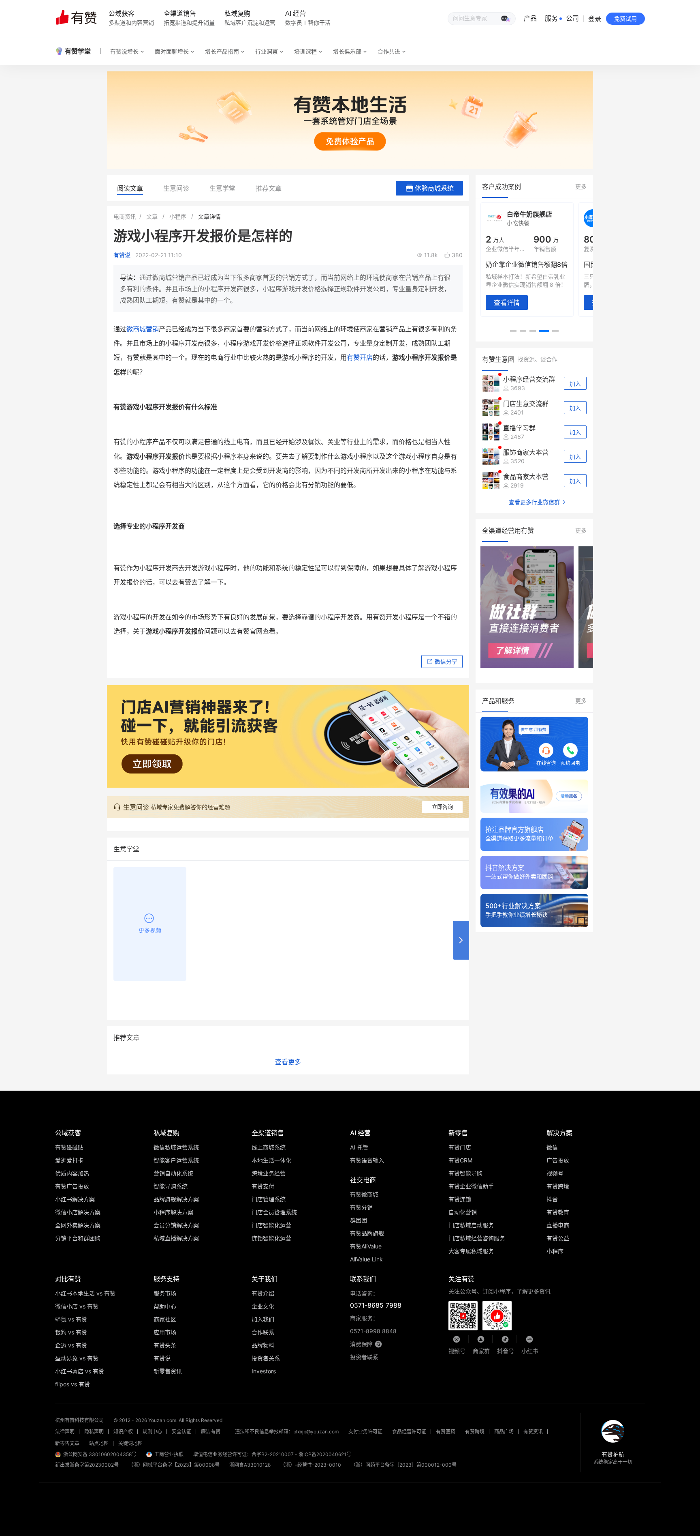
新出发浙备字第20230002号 (87, 1465)
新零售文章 (67, 1443)
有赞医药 (445, 1432)
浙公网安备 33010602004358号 (100, 1454)
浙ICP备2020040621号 (325, 1454)
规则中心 (152, 1432)
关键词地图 (130, 1443)
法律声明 (65, 1432)
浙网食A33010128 (250, 1465)
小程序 (177, 216)
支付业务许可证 (365, 1432)
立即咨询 (442, 807)
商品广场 (504, 1432)
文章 (152, 216)
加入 (575, 383)
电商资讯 (124, 216)
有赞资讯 (533, 1432)
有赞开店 (360, 357)
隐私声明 (94, 1432)
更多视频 (150, 930)
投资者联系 (364, 1356)
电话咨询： (375, 1299)
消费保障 (361, 1344)
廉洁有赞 (210, 1432)
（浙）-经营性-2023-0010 (310, 1465)
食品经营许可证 (409, 1432)
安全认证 (181, 1432)
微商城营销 (142, 329)
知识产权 (123, 1432)
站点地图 (99, 1443)
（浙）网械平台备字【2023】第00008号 (174, 1465)
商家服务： (373, 1324)
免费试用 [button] (625, 18)
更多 (581, 186)
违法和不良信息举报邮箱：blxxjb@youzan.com (287, 1432)
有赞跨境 (474, 1432)
